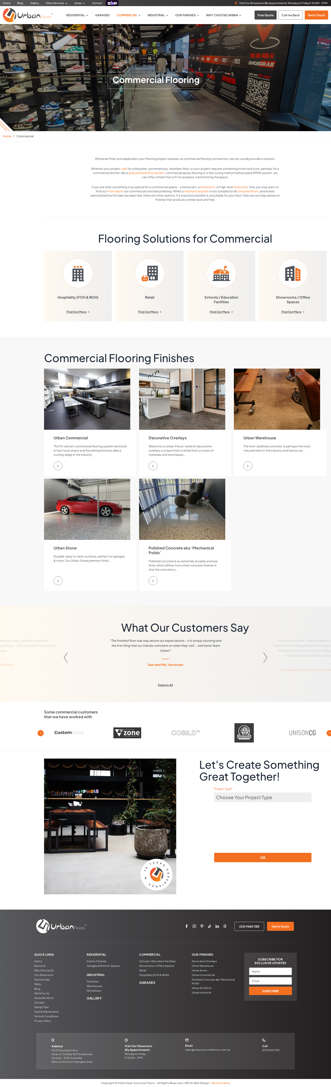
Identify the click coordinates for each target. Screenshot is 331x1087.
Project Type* (223, 788)
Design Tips (41, 1007)
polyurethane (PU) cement (146, 173)
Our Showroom (43, 975)
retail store (240, 187)
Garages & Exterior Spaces (103, 965)
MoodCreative (220, 1083)
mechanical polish (196, 191)
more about (115, 191)
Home (7, 3)
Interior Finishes (97, 961)
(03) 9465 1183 (249, 926)
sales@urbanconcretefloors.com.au (207, 1049)
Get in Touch (316, 15)
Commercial (127, 15)
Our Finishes (185, 15)
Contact (97, 3)
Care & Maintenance (46, 1011)
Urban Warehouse (203, 965)
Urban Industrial (201, 992)
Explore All (165, 685)
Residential (75, 15)
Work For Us (41, 993)
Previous (40, 733)
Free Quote (266, 15)
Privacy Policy (42, 1020)
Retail (142, 970)
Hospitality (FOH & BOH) (154, 975)
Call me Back (291, 15)
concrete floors (247, 191)
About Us (40, 965)
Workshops (94, 990)
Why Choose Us (44, 970)
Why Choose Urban (222, 15)
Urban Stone (199, 970)
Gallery (34, 3)
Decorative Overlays (204, 961)
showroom (207, 187)
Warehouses (94, 986)
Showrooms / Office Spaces (156, 965)
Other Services (55, 3)
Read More (37, 655)
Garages (102, 15)
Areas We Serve (43, 997)
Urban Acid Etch (201, 988)
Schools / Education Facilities (157, 961)
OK (262, 857)
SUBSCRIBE (270, 991)
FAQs (37, 984)
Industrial (156, 15)
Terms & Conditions (46, 1016)
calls (124, 168)
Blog (20, 3)
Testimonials (42, 979)
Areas (78, 3)
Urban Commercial (203, 975)
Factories (93, 981)
